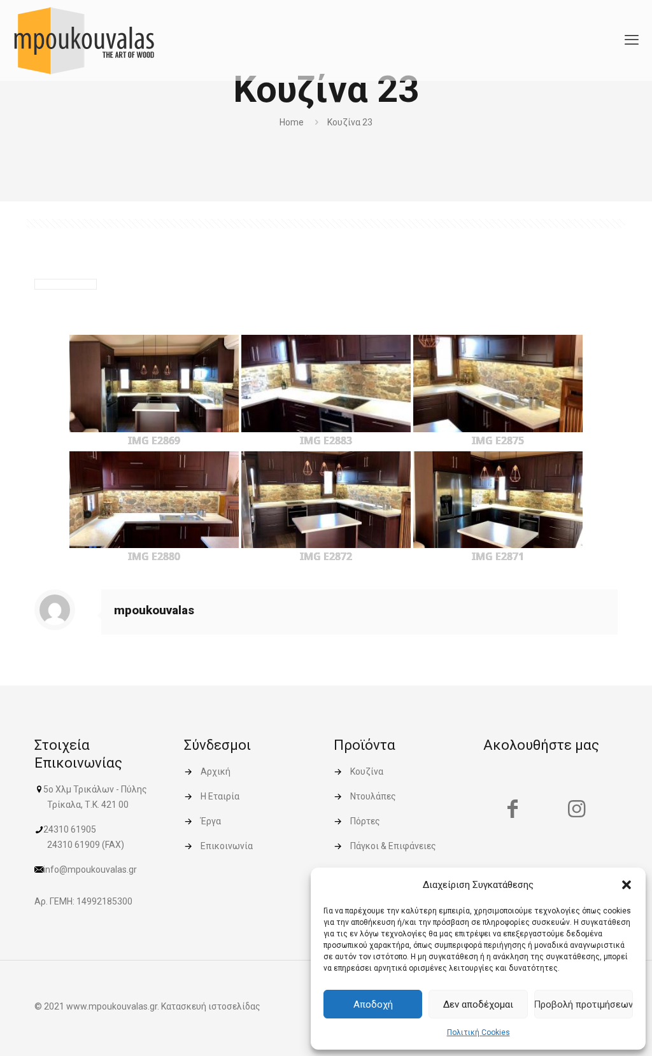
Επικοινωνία (227, 846)
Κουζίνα (366, 771)
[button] (626, 884)
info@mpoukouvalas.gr (90, 869)
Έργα (211, 821)
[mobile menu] (631, 40)
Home (292, 122)
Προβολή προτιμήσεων (583, 1004)
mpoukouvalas (154, 610)
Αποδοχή (373, 1004)
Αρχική (215, 771)
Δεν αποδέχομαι (478, 1004)
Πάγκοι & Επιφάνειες (393, 846)
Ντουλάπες (373, 796)
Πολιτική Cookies (478, 1032)
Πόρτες (365, 821)
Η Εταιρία (220, 796)
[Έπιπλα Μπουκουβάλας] (84, 40)
